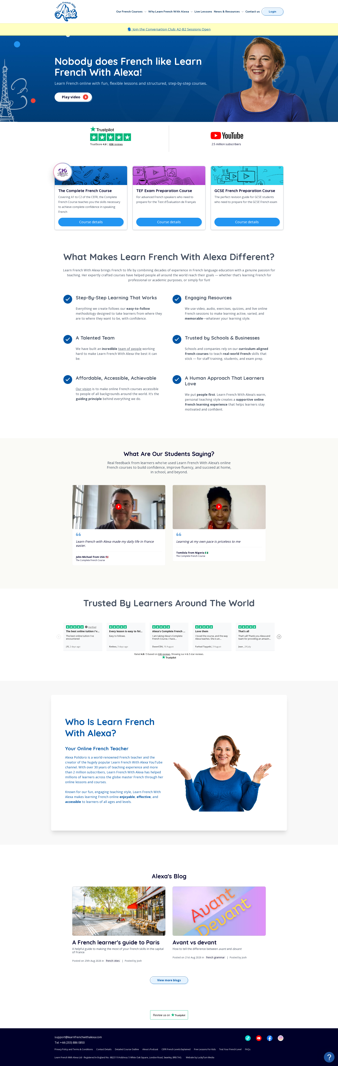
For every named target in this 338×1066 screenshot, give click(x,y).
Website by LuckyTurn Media (200, 1057)
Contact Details (103, 1049)
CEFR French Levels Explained (176, 1049)
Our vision (83, 389)
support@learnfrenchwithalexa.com (78, 1037)
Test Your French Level (230, 1049)
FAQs (247, 1049)
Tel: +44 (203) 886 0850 (70, 1043)
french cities (113, 960)
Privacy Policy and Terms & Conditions (74, 1049)
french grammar (215, 957)
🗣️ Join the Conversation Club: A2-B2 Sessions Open (169, 29)
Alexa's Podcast (150, 1049)
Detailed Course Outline (127, 1049)
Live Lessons (203, 12)
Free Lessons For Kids (205, 1049)
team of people (130, 349)
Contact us (252, 12)
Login (272, 12)
